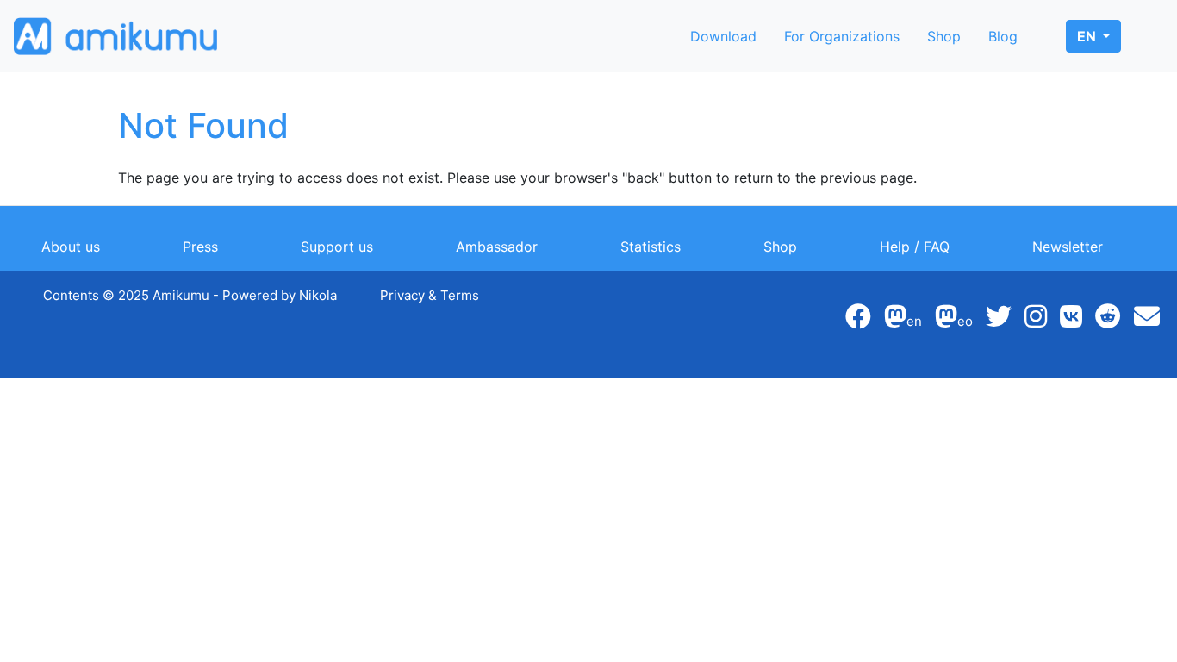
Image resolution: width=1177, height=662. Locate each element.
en (1088, 36)
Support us (337, 246)
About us (70, 246)
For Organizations (842, 36)
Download (723, 36)
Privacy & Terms (429, 295)
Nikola (318, 295)
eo (965, 321)
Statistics (650, 246)
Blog (1003, 36)
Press (200, 246)
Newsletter (1067, 246)
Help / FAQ (915, 246)
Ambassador (497, 246)
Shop (944, 36)
